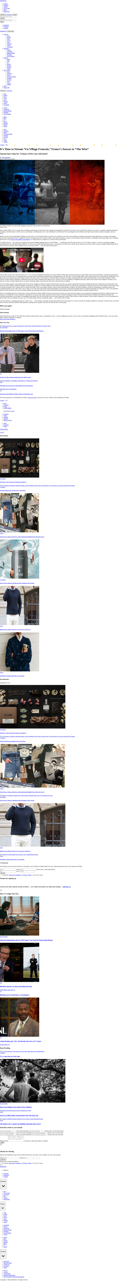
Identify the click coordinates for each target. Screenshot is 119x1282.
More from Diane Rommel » (8, 319)
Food (8, 39)
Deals (5, 10)
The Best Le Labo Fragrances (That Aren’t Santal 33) (13, 482)
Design (9, 67)
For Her (9, 80)
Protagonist (6, 1199)
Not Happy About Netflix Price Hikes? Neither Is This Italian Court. (16, 394)
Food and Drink (11, 76)
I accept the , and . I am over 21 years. (22, 875)
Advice (5, 1234)
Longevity (10, 51)
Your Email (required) (22, 1131)
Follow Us (3, 14)
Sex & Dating (11, 56)
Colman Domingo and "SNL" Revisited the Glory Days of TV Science (20, 1041)
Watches (9, 43)
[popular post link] (19, 477)
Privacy (5, 1270)
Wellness (5, 5)
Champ (5, 1198)
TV (8, 62)
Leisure (5, 3)
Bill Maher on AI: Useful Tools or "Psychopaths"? (15, 995)
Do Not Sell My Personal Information (13, 1277)
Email (18, 869)
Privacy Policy (28, 875)
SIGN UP (3, 1159)
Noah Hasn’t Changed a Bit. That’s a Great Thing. (12, 676)
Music (8, 59)
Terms (5, 1267)
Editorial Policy (7, 1263)
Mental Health (11, 53)
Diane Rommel (6, 157)
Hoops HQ (6, 11)
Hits (4, 1191)
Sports (8, 69)
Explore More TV (5, 1044)
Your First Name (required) (23, 1133)
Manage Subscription (9, 1275)
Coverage (6, 1194)
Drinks (9, 37)
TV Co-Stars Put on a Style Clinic (10, 1056)
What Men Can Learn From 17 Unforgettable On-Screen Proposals (16, 385)
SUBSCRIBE (7, 408)
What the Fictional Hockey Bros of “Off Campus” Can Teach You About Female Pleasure (22, 331)
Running (9, 54)
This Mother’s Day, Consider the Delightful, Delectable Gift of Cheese (20, 1124)
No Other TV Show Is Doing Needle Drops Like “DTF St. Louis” (15, 377)
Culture (5, 7)
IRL (4, 1196)
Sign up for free (32, 397)
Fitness (9, 50)
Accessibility (7, 1273)
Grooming (10, 47)
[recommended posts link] (19, 935)
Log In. (13, 411)
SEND (2, 1142)
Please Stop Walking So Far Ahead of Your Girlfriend (16, 1107)
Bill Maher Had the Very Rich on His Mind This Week (16, 986)
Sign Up (3, 873)
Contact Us (6, 1264)
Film (8, 61)
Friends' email (4, 1141)
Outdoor (9, 78)
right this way (67, 886)
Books (9, 64)
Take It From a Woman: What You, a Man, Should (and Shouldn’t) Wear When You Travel (22, 536)
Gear (8, 42)
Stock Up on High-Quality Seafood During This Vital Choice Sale (19, 1115)
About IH (6, 1261)
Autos (8, 45)
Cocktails (2, 487)
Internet (9, 65)
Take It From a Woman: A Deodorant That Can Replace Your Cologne (17, 583)
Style (8, 36)
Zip (17, 871)
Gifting (9, 84)
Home (8, 75)
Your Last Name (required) (23, 1134)
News (1, 672)
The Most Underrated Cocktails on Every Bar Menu (12, 490)
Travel (8, 40)
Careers (5, 1272)
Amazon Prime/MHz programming (20, 239)
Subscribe (9, 14)
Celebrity (2, 1053)
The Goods (6, 8)
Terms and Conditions (15, 875)
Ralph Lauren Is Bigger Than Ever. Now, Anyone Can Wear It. (15, 629)
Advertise (6, 1266)
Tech (8, 81)
